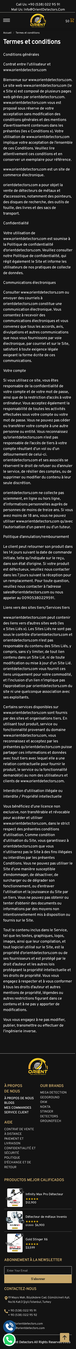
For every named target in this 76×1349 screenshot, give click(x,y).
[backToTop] (64, 1337)
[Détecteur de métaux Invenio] (38, 1211)
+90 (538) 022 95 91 (44, 5)
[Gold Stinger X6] (38, 1234)
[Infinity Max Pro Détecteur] (38, 1189)
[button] (68, 21)
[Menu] (9, 20)
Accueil (7, 33)
